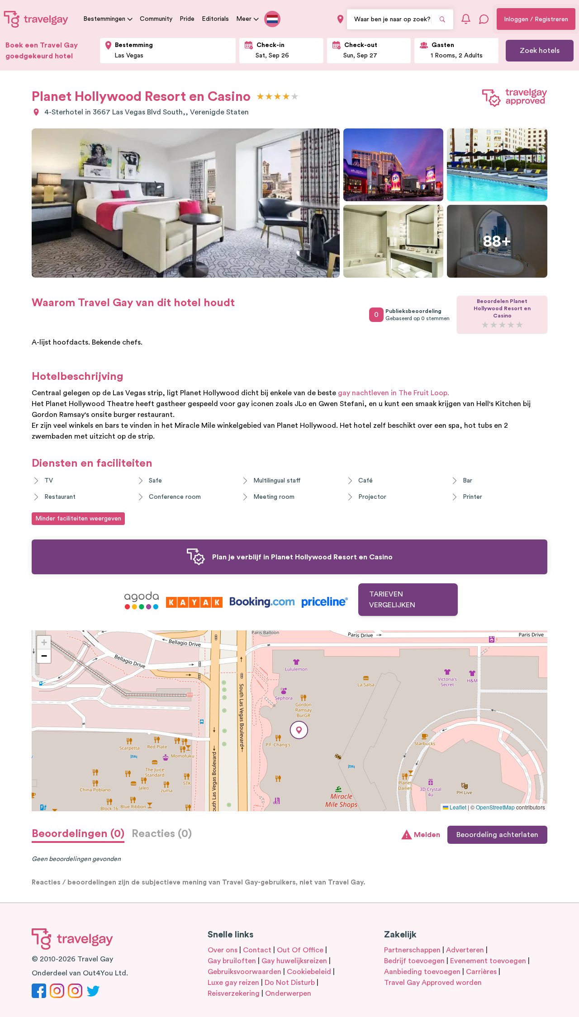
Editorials (215, 19)
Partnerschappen (412, 950)
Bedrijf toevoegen (414, 961)
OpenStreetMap (495, 807)
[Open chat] (484, 19)
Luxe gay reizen (233, 982)
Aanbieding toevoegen (422, 971)
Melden (427, 834)
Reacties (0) (162, 833)
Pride (187, 19)
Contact (257, 950)
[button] (299, 730)
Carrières (481, 971)
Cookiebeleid (309, 971)
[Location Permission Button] (340, 19)
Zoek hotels (540, 50)
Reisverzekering (234, 993)
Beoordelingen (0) (78, 833)
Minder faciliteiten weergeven (78, 519)
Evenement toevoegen (488, 961)
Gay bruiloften (232, 961)
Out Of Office (300, 950)
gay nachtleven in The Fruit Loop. (393, 393)
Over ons (222, 950)
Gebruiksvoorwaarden (244, 971)
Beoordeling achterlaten (497, 834)
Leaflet (457, 807)
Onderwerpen (288, 993)
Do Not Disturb (290, 982)
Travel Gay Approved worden (433, 982)
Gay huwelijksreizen (294, 961)
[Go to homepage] (36, 19)
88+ (497, 241)
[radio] (260, 97)
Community (156, 19)
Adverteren (465, 950)
